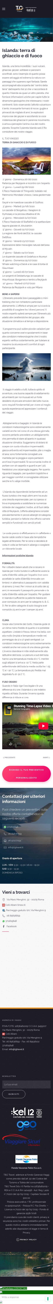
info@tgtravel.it (15, 847)
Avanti (46, 758)
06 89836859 (15, 833)
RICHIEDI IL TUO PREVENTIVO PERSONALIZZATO (26, 774)
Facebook (12, 926)
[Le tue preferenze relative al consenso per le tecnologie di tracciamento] (48, 1299)
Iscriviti (13, 1094)
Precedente (9, 758)
